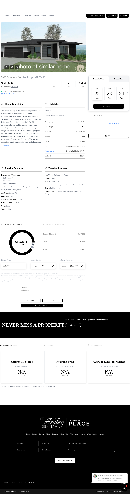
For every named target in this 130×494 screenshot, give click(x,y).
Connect (101, 434)
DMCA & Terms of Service (113, 491)
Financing (55, 434)
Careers (83, 434)
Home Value (64, 434)
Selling (48, 434)
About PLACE (91, 434)
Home (28, 434)
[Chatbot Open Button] (124, 488)
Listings (34, 434)
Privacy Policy (100, 491)
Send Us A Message (65, 460)
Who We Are (74, 434)
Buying (41, 434)
